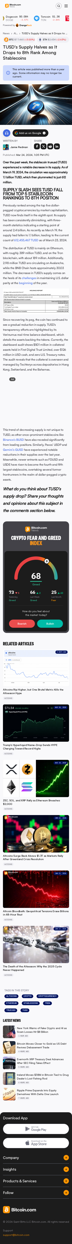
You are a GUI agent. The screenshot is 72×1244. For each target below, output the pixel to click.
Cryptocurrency (47, 996)
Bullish (50, 623)
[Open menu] (66, 6)
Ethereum (11, 1003)
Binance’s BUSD (13, 440)
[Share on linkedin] (57, 146)
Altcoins (16, 33)
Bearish (22, 623)
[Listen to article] (6, 133)
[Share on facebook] (37, 146)
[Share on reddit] (50, 146)
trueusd (10, 1010)
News (6, 33)
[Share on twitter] (44, 146)
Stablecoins (31, 1003)
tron (47, 1003)
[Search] (59, 6)
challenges (29, 278)
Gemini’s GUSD (13, 450)
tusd (25, 1010)
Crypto (27, 996)
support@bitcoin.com (16, 1234)
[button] (44, 133)
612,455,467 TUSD (26, 240)
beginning (26, 283)
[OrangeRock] (24, 25)
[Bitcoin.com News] (13, 6)
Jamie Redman (19, 147)
